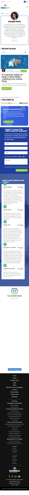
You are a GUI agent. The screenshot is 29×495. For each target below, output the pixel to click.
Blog (14, 383)
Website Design (14, 411)
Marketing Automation (14, 437)
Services (14, 401)
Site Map (14, 397)
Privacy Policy (14, 392)
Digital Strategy (14, 405)
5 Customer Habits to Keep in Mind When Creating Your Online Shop (12, 78)
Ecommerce (23, 70)
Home (2, 13)
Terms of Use (14, 394)
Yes (21, 156)
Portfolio (14, 448)
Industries (14, 452)
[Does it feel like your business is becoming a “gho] (14, 325)
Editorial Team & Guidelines (14, 387)
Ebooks (14, 461)
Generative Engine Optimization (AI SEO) (14, 424)
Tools (14, 458)
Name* (7, 143)
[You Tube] (10, 1)
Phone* (7, 148)
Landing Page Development (14, 413)
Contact (14, 390)
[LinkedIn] (15, 476)
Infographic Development (14, 416)
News (14, 385)
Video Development (14, 418)
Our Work (14, 446)
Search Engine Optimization (14, 426)
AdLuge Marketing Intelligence (14, 443)
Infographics (14, 460)
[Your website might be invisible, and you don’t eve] (14, 309)
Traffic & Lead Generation (14, 422)
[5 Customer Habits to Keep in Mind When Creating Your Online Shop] (14, 62)
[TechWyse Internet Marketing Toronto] (5, 6)
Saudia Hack (9, 70)
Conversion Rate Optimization (14, 414)
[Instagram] (7, 1)
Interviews (14, 463)
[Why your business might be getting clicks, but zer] (14, 342)
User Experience (15, 407)
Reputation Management (14, 431)
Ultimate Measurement (14, 441)
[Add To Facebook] (6, 1)
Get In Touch (20, 170)
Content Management (14, 433)
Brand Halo (14, 420)
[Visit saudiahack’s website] (14, 16)
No (25, 156)
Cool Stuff (14, 456)
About (14, 378)
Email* (7, 152)
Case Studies (14, 450)
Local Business (14, 429)
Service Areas (14, 380)
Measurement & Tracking (14, 439)
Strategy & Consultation (14, 403)
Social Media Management (14, 435)
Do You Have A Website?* (11, 156)
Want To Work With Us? (12, 109)
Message (7, 160)
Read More (5, 88)
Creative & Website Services (14, 409)
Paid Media (14, 428)
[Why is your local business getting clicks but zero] (14, 358)
